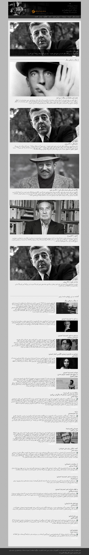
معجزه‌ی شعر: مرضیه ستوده (74, 531)
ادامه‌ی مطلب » (74, 105)
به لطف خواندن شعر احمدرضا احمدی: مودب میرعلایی (66, 490)
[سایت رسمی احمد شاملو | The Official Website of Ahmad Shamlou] (44, 8)
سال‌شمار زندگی (76, 17)
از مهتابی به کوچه (56, 17)
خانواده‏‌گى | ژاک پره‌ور (71, 144)
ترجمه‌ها (64, 17)
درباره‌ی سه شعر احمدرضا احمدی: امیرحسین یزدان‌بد (68, 336)
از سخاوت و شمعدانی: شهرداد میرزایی (71, 465)
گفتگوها (45, 17)
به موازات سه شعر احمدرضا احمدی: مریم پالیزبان (67, 477)
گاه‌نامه (36, 17)
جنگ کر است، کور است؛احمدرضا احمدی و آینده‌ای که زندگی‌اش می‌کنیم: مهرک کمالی (64, 395)
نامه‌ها (50, 17)
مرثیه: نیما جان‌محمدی (73, 412)
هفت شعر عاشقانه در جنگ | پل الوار (67, 98)
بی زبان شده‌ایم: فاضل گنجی (73, 517)
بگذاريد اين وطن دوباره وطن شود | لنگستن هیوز (65, 51)
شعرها (69, 17)
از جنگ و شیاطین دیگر (71, 301)
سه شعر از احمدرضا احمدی (70, 319)
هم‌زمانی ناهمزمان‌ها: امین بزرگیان (72, 429)
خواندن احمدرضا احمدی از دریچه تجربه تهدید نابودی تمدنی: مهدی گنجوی (67, 374)
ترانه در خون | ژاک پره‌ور (70, 282)
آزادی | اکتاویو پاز (72, 236)
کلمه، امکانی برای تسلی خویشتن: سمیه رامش (68, 449)
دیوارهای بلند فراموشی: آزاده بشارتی (71, 504)
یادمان (40, 17)
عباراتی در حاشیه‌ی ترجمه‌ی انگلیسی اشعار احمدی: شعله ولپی (63, 355)
